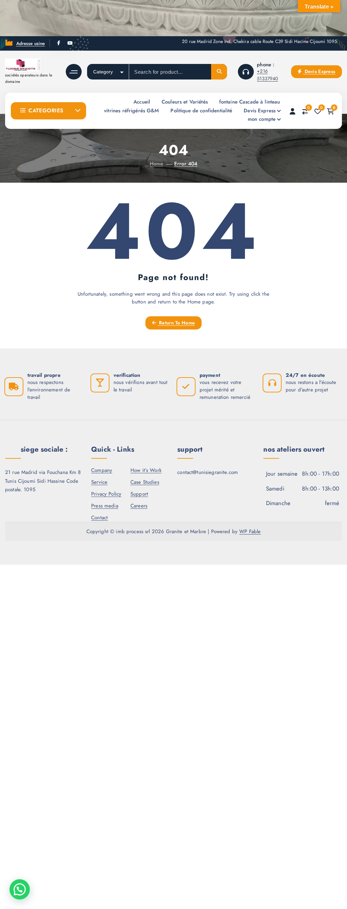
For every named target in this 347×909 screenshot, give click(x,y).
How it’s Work (146, 470)
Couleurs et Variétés (185, 102)
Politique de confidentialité (201, 110)
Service (99, 482)
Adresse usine (30, 43)
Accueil (142, 102)
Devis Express (319, 71)
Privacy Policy (106, 494)
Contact (99, 517)
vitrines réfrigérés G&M (131, 110)
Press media (104, 505)
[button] (19, 889)
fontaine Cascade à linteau (249, 102)
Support (139, 494)
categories (45, 110)
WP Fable (250, 531)
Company (101, 470)
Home (156, 163)
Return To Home (176, 322)
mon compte (262, 119)
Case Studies (144, 482)
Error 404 (185, 163)
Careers (138, 505)
